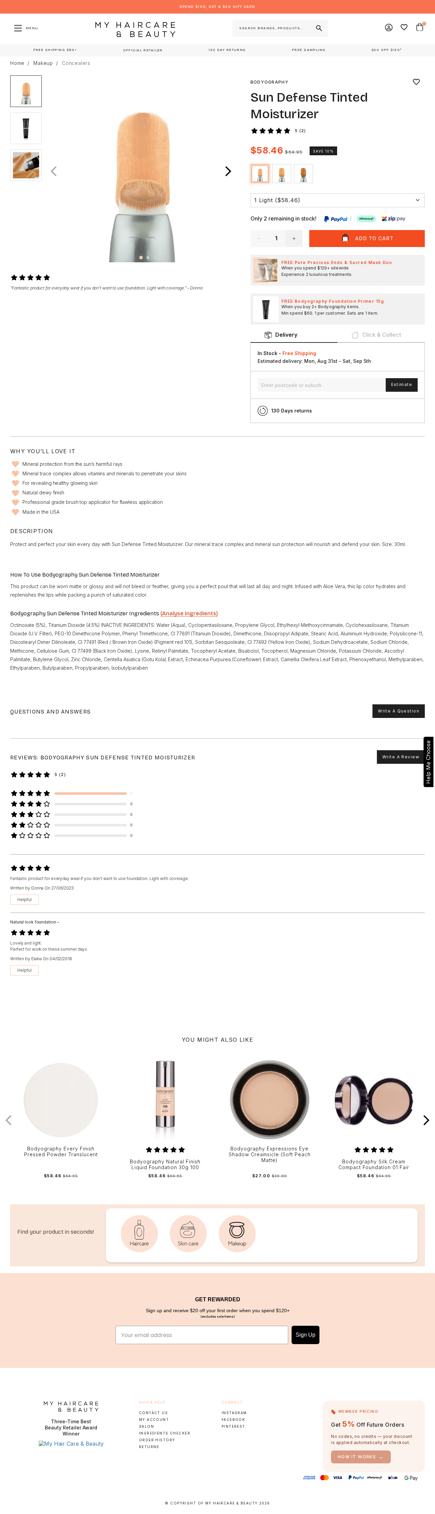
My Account (154, 1420)
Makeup (43, 63)
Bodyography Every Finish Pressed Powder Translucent (61, 1151)
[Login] (389, 28)
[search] (318, 28)
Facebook (233, 1420)
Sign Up (305, 1335)
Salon (146, 1426)
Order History (157, 1440)
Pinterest (233, 1426)
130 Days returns (291, 410)
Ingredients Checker (164, 1433)
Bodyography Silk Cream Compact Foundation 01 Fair (373, 1164)
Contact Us (153, 1413)
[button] (228, 171)
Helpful (24, 899)
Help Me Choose (428, 762)
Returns (149, 1447)
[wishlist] (416, 82)
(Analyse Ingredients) (189, 613)
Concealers (76, 63)
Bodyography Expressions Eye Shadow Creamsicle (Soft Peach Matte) (270, 1154)
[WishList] (404, 28)
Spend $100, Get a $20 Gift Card (217, 6)
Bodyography (269, 82)
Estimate (401, 384)
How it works (361, 1457)
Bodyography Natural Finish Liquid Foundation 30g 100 (165, 1164)
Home (17, 63)
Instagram (234, 1413)
